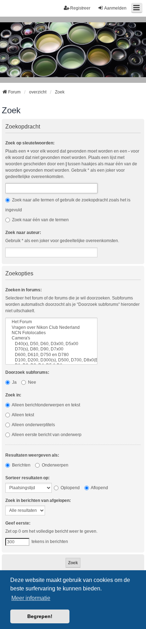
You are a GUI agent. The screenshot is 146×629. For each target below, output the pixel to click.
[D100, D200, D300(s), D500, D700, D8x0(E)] (51, 360)
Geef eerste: (17, 523)
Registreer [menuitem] (80, 8)
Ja (14, 382)
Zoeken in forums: (23, 289)
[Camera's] (51, 338)
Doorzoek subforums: (27, 372)
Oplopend (70, 487)
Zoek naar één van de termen (40, 219)
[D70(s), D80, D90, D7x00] (51, 349)
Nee (31, 382)
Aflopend (99, 487)
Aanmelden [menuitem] (115, 8)
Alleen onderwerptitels (33, 424)
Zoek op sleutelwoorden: (30, 143)
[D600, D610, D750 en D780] (51, 355)
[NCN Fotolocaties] (51, 333)
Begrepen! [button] (39, 616)
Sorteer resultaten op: (27, 477)
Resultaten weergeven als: (32, 455)
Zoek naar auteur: (23, 232)
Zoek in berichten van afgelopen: (38, 500)
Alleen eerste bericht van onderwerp (46, 434)
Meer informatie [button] (30, 598)
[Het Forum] (51, 322)
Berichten (20, 465)
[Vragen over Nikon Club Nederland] (51, 327)
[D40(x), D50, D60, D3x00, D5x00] (51, 344)
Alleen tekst (22, 414)
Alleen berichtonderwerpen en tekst (45, 404)
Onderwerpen (54, 465)
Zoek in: (13, 395)
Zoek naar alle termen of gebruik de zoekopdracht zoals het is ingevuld (67, 205)
